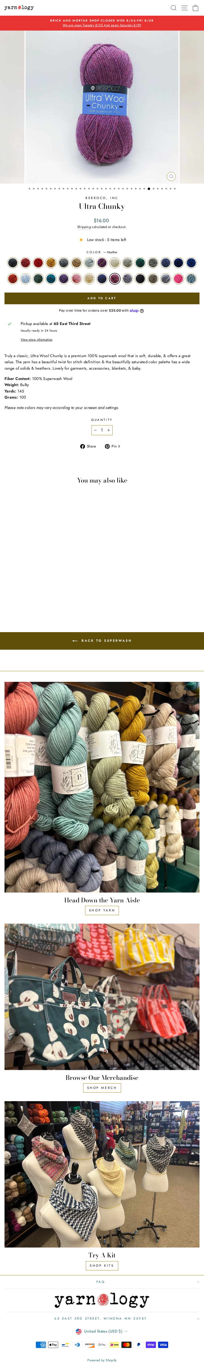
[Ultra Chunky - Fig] (51, 590)
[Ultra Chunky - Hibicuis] (51, 600)
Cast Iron (140, 278)
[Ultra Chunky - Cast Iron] (33, 600)
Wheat (76, 262)
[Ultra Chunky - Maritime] (14, 595)
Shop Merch (102, 1087)
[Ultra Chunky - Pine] (69, 590)
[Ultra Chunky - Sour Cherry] (14, 590)
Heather (114, 278)
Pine (140, 262)
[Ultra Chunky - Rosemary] (39, 595)
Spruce (153, 262)
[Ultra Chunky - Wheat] (39, 590)
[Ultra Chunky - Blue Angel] (45, 590)
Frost (127, 262)
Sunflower (12, 278)
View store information (37, 339)
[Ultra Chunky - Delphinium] (8, 595)
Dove (127, 278)
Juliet (38, 262)
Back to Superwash (106, 640)
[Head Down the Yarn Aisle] (102, 787)
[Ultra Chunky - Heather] (76, 595)
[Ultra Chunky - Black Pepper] (8, 590)
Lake (191, 278)
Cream (89, 278)
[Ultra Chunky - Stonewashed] (45, 600)
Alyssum (76, 278)
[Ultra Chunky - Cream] (63, 595)
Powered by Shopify (102, 1360)
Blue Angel (89, 262)
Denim (102, 278)
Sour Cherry (25, 262)
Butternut (51, 262)
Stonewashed (165, 278)
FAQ (100, 1281)
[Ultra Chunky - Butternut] (27, 590)
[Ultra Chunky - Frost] (63, 590)
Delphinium (165, 262)
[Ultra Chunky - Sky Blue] (33, 595)
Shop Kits (102, 1265)
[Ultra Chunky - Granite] (33, 590)
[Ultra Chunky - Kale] (45, 595)
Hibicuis (178, 278)
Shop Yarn (102, 910)
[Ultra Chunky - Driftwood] (39, 600)
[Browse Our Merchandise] (102, 997)
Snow (114, 262)
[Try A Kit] (102, 1174)
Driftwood (153, 278)
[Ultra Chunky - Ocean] (21, 595)
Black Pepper (12, 262)
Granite (63, 262)
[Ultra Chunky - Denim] (69, 595)
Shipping (84, 227)
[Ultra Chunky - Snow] (57, 590)
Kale (51, 278)
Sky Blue (25, 278)
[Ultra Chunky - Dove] (27, 600)
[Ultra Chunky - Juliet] (21, 590)
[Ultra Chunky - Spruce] (76, 590)
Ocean (191, 262)
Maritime (178, 262)
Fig (102, 262)
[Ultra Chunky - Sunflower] (27, 595)
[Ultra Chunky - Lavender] (51, 595)
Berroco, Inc (102, 198)
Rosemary (38, 278)
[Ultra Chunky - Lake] (57, 600)
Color (102, 252)
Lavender (63, 278)
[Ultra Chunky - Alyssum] (57, 595)
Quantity (102, 419)
